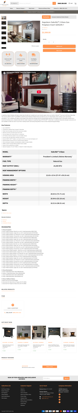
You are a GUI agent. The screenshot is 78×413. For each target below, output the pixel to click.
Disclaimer (23, 405)
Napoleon (45, 27)
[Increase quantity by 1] (53, 42)
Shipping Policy (24, 398)
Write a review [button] (49, 366)
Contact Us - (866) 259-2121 (60, 8)
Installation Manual (7, 223)
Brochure (5, 220)
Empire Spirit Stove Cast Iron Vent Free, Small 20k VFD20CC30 (8, 346)
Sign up (66, 378)
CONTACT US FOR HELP (21, 63)
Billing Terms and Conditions (26, 400)
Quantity (44, 39)
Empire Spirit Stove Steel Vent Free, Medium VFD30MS (23, 345)
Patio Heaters (4, 398)
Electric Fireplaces (5, 390)
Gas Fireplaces (4, 392)
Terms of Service (24, 392)
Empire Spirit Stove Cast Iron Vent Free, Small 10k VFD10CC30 (38, 346)
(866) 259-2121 (17, 312)
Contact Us (23, 390)
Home (11, 8)
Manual (4, 221)
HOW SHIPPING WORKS (34, 63)
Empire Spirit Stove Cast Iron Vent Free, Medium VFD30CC (69, 345)
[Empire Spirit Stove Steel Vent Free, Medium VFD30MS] (24, 332)
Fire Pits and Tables (6, 389)
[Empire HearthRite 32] (54, 332)
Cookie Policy (23, 403)
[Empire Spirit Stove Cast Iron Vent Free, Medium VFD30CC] (69, 332)
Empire (4, 348)
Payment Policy (24, 401)
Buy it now (59, 50)
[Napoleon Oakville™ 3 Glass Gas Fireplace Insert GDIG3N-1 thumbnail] (3, 17)
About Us (22, 389)
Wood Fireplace (5, 394)
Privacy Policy (23, 396)
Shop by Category (20, 8)
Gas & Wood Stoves (6, 396)
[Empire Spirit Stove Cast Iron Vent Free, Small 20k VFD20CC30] (8, 332)
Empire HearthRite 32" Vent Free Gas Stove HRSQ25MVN (54, 345)
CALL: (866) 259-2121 (8, 63)
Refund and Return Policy (44, 8)
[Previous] (1, 339)
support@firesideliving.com (47, 396)
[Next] (76, 339)
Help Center (31, 8)
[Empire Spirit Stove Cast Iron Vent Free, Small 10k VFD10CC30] (39, 332)
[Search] (54, 3)
